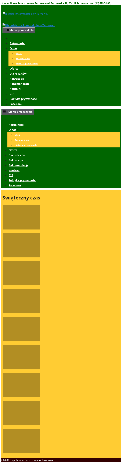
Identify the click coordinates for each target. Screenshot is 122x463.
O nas (13, 48)
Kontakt (15, 89)
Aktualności (17, 43)
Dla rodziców (18, 73)
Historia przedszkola (27, 63)
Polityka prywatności (23, 99)
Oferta (14, 68)
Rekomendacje (19, 83)
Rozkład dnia (23, 58)
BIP (12, 94)
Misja (19, 53)
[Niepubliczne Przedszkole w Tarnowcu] (29, 25)
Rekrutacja (17, 78)
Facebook (16, 104)
